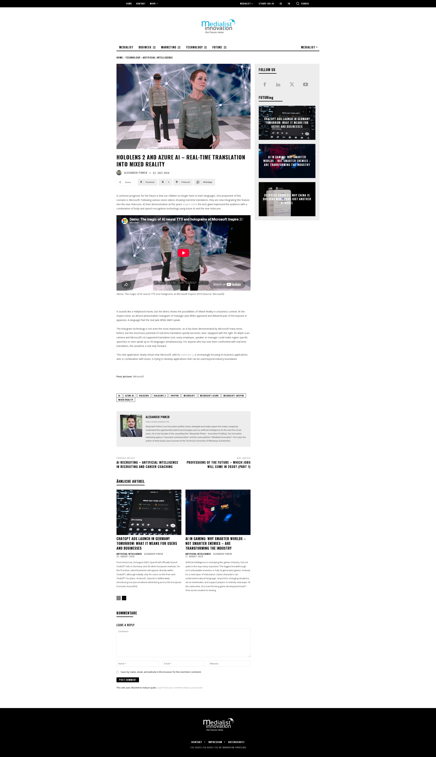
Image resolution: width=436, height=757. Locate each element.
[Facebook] (265, 85)
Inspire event (190, 204)
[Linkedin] (278, 85)
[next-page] (124, 598)
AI (119, 395)
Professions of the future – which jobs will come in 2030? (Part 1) (219, 464)
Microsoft (189, 395)
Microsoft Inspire (233, 395)
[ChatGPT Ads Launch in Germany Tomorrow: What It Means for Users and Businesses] (148, 512)
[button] (302, 3)
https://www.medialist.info (157, 422)
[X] (292, 85)
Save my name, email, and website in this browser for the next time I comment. (161, 671)
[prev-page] (118, 598)
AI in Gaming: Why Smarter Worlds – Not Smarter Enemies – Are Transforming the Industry (215, 543)
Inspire (175, 395)
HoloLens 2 (187, 354)
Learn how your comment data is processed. (180, 687)
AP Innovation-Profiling (232, 747)
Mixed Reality (125, 399)
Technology (132, 57)
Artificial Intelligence (158, 57)
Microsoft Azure (209, 395)
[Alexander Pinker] (119, 172)
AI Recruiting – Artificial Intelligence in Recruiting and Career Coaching (147, 464)
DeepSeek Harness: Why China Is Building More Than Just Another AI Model (287, 199)
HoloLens (144, 395)
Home (119, 57)
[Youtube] (306, 85)
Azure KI (129, 395)
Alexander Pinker (135, 172)
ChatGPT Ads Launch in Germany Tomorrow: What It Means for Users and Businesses (146, 543)
